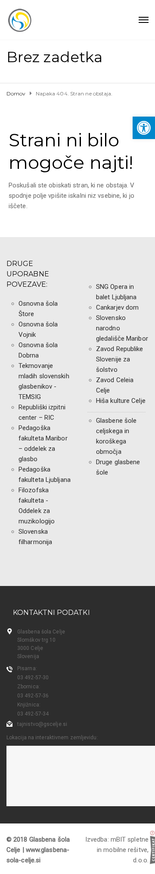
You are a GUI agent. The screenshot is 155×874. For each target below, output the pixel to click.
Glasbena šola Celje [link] (41, 632)
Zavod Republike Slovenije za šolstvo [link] (119, 359)
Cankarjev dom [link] (117, 307)
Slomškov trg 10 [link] (36, 640)
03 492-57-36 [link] (33, 696)
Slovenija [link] (28, 656)
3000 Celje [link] (30, 648)
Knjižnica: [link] (28, 705)
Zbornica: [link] (28, 687)
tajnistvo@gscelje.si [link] (42, 724)
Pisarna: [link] (27, 668)
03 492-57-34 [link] (33, 714)
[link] (144, 128)
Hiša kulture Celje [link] (121, 401)
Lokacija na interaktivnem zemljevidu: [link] (52, 738)
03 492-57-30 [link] (33, 677)
